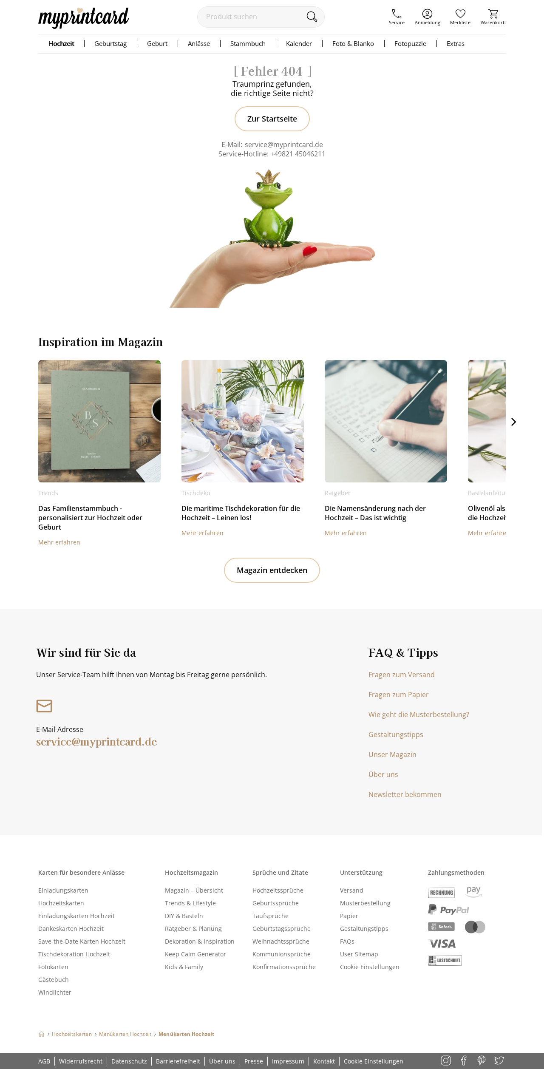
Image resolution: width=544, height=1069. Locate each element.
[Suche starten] (311, 16)
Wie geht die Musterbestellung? (418, 714)
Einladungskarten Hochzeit (76, 916)
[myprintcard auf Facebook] (464, 1061)
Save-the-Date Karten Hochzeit (81, 941)
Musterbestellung (365, 903)
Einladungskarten (63, 890)
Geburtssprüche (275, 903)
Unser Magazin (392, 754)
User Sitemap (359, 954)
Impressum (288, 1061)
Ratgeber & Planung (193, 928)
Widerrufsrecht (80, 1061)
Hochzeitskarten (61, 903)
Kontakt (324, 1061)
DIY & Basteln (184, 916)
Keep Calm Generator (195, 954)
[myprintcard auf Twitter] (500, 1061)
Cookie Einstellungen (370, 967)
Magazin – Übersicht (194, 890)
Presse (253, 1061)
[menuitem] (397, 17)
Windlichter (54, 992)
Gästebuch (53, 979)
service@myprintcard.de (284, 144)
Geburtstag (110, 43)
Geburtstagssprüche (281, 928)
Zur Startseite (272, 118)
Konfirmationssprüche (284, 967)
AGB (44, 1061)
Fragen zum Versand (401, 674)
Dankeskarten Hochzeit (71, 928)
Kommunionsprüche (281, 954)
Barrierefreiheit (178, 1061)
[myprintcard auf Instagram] (446, 1061)
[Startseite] (41, 1034)
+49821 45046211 (298, 154)
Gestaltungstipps (395, 734)
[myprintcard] (83, 26)
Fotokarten (53, 967)
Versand (351, 890)
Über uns (383, 774)
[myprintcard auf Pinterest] (482, 1061)
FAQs (347, 941)
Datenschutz (129, 1061)
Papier (349, 916)
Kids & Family (184, 967)
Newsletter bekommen (405, 794)
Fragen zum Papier (398, 694)
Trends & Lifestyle (190, 903)
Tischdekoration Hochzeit (74, 954)
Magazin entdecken (272, 570)
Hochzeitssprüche (277, 890)
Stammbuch (248, 43)
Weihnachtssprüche (280, 941)
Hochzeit (61, 43)
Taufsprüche (270, 916)
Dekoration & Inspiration (200, 941)
